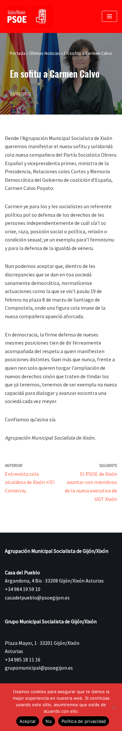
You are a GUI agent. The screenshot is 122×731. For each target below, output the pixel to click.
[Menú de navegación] (109, 16)
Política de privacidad (83, 721)
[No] (114, 707)
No (49, 721)
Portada (17, 53)
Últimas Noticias (44, 53)
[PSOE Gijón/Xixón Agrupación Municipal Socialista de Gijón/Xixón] (29, 16)
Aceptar (28, 721)
